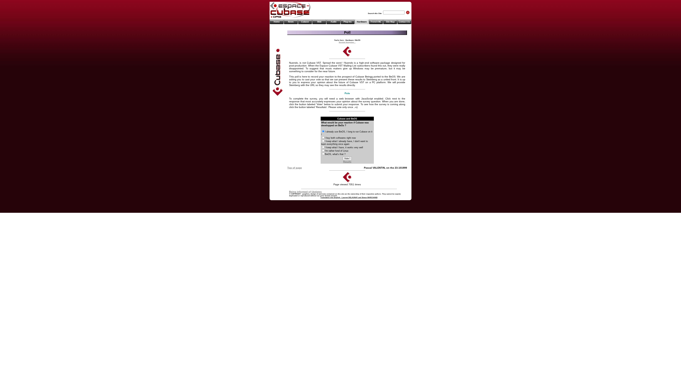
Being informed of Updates (305, 191)
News (291, 22)
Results (347, 161)
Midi (319, 22)
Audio (333, 22)
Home (277, 22)
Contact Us (404, 22)
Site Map (390, 22)
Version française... (347, 42)
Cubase (305, 22)
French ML (376, 22)
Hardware (362, 22)
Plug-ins (348, 22)
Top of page (294, 167)
